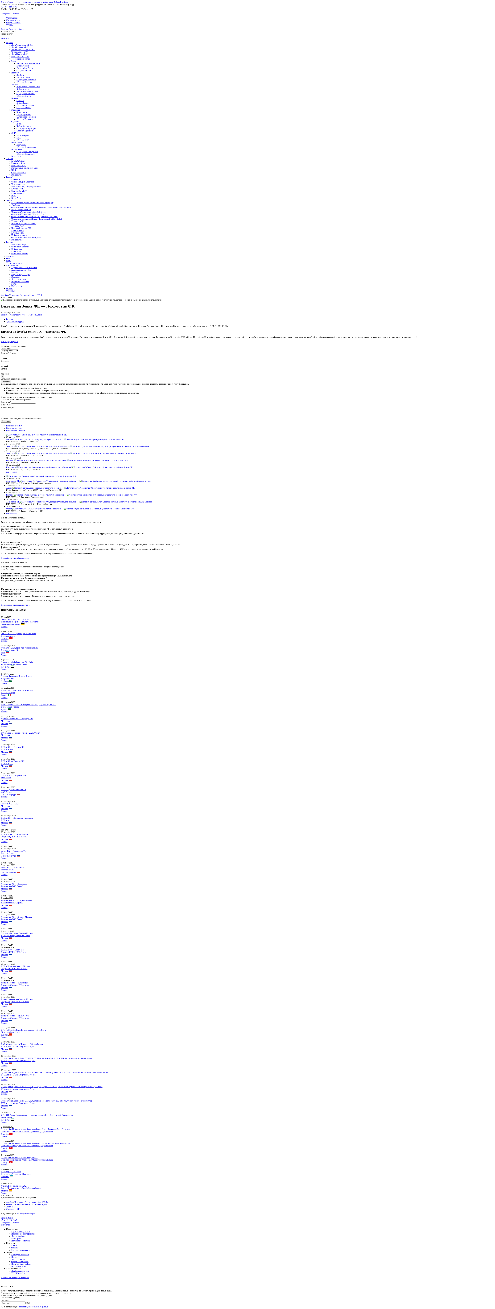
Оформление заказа (19, 1262)
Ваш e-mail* (6, 405)
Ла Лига (20, 75)
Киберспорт (16, 286)
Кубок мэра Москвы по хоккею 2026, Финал (20, 733)
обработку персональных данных (33, 1307)
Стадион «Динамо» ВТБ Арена (15, 985)
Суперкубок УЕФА (19, 52)
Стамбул (4, 638)
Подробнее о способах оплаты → (15, 605)
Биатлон (10, 242)
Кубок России (22, 66)
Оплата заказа (12, 18)
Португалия (16, 149)
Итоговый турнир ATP (21, 228)
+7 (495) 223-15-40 (9, 7)
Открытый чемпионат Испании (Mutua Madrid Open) (34, 216)
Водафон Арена (8, 636)
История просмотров (20, 1241)
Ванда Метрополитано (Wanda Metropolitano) (20, 1188)
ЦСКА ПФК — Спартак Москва (15, 966)
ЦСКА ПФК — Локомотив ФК (15, 834)
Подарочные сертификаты (23, 1234)
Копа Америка (22, 135)
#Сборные (10, 291)
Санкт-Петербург (17, 315)
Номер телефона (8, 407)
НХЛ (13, 170)
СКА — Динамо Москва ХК (13, 789)
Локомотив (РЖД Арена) (12, 886)
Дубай (4, 709)
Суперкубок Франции (26, 128)
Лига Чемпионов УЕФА (22, 45)
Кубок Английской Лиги (27, 91)
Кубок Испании (23, 77)
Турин (4, 695)
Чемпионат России (19, 254)
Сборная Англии (23, 96)
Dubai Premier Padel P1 (21, 210)
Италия (14, 98)
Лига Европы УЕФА (20, 47)
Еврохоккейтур (18, 163)
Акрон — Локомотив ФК (70, 488)
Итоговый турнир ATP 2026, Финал (17, 690)
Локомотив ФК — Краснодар (14, 884)
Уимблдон (15, 205)
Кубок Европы (17, 189)
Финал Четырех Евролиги (22, 182)
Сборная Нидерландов (26, 147)
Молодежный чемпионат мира (24, 168)
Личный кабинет (18, 1236)
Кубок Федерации (19, 235)
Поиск (14, 1257)
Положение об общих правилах (15, 1278)
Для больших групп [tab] (15, 321)
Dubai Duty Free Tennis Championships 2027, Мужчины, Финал (28, 704)
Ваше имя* (6, 402)
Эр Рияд (4, 681)
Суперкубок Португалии (27, 152)
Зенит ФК (62, 435)
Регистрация (16, 1238)
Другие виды (12, 265)
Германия (15, 110)
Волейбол (15, 277)
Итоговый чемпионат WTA (23, 223)
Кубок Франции (23, 126)
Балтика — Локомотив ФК (71, 495)
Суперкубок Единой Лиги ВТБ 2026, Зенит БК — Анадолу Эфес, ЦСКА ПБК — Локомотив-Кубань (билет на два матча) (54, 1072)
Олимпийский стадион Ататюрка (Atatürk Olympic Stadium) (27, 1131)
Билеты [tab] (9, 319)
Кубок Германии (23, 114)
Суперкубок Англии (25, 94)
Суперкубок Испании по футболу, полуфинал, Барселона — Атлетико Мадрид (35, 1143)
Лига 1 (19, 124)
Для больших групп (20, 1271)
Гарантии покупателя (20, 1231)
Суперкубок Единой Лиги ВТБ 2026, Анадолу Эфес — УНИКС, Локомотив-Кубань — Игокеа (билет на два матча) (52, 1087)
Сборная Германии (24, 119)
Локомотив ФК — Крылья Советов (79, 502)
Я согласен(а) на (26, 1307)
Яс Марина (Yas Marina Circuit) (14, 664)
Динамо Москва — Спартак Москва (17, 999)
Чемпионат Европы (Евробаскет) (25, 186)
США (13, 133)
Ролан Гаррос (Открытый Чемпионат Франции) (32, 203)
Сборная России (23, 70)
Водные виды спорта (20, 274)
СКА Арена (6, 792)
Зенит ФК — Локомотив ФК (13, 851)
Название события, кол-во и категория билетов (22, 419)
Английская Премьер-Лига (28, 87)
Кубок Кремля (17, 230)
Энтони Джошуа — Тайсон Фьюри (16, 676)
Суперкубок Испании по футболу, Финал (19, 1157)
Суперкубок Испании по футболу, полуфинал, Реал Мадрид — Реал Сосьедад (35, 1129)
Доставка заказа (13, 20)
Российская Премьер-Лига (28, 63)
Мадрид (4, 1191)
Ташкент (5, 1176)
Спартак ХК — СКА (10, 804)
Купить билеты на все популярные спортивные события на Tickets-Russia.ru (34, 2)
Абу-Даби (5, 667)
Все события (16, 156)
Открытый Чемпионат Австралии (26, 237)
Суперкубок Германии (26, 117)
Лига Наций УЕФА (19, 54)
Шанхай (4, 1035)
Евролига (15, 179)
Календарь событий (20, 1255)
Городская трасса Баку (11, 650)
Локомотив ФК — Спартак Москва (16, 900)
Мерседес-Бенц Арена (10, 1032)
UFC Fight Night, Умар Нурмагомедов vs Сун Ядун (23, 1030)
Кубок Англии (22, 89)
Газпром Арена (35, 315)
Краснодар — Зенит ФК (69, 467)
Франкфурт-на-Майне (10, 624)
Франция (15, 121)
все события (11, 472)
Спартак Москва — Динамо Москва (17, 933)
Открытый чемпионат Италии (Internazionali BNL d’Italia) (36, 219)
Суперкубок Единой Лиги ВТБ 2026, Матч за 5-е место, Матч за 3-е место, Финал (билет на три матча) (46, 1101)
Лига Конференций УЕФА (23, 49)
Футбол (9, 42)
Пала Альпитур (8, 693)
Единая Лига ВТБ (19, 191)
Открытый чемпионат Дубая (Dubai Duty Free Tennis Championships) (41, 207)
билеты (4, 627)
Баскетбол (10, 177)
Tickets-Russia (7, 1218)
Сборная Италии (23, 107)
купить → (5, 38)
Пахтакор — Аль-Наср (11, 1172)
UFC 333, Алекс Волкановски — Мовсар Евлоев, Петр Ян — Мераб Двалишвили (37, 1115)
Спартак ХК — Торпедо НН (13, 775)
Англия (14, 84)
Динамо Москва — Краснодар (14, 983)
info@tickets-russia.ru (10, 13)
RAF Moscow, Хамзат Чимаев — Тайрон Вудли (22, 1044)
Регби (13, 284)
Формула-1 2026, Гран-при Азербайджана (19, 648)
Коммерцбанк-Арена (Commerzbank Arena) (20, 622)
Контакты (5, 1225)
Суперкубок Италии (25, 105)
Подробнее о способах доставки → (16, 558)
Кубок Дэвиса (17, 233)
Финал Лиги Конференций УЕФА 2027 (18, 634)
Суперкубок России (25, 68)
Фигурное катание (14, 263)
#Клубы (9, 288)
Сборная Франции (24, 131)
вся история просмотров (26, 1214)
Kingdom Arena (7, 678)
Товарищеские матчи (20, 59)
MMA (8, 261)
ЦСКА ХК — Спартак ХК (12, 747)
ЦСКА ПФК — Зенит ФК (12, 950)
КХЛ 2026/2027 (18, 161)
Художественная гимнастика (24, 268)
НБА (13, 196)
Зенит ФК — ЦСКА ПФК (71, 453)
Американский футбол (21, 270)
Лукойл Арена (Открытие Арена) (15, 935)
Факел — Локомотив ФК (70, 509)
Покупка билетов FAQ (21, 1264)
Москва (4, 723)
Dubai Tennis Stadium (10, 707)
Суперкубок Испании (26, 80)
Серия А (20, 100)
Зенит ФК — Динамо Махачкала (77, 446)
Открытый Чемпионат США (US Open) (28, 212)
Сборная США (23, 140)
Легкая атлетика (18, 279)
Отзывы (9, 25)
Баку (3, 653)
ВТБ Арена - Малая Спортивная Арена (18, 1046)
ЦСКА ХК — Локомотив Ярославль (17, 818)
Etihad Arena (6, 1117)
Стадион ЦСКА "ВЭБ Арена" (14, 837)
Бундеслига (21, 112)
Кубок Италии (22, 103)
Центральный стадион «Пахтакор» (16, 1174)
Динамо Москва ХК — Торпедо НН (17, 719)
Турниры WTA (17, 221)
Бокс (8, 258)
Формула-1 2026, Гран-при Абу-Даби (17, 662)
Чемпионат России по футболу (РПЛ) (25, 295)
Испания (15, 73)
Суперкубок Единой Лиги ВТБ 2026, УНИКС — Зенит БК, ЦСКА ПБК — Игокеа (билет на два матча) (46, 1058)
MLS (18, 138)
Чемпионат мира (18, 165)
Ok (27, 1303)
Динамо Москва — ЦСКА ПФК (15, 1016)
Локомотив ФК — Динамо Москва (78, 481)
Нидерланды (17, 142)
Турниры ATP (17, 226)
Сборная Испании (24, 82)
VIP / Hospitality (18, 1273)
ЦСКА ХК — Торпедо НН (12, 761)
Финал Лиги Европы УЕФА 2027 (16, 619)
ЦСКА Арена (7, 749)
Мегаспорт (6, 721)
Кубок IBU (16, 251)
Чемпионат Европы (20, 56)
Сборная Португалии (25, 154)
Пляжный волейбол (20, 281)
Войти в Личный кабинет (12, 29)
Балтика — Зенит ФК (67, 460)
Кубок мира (16, 249)
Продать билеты (13, 22)
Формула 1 (11, 256)
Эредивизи (21, 145)
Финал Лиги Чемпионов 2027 (14, 1186)
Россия (14, 61)
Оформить (6, 381)
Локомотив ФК (69, 476)
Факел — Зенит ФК (65, 439)
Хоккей (9, 158)
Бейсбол (15, 272)
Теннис (9, 200)
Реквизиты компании (20, 1250)
